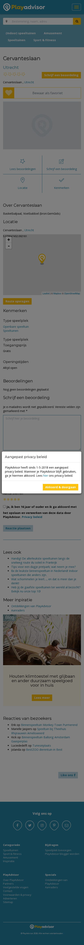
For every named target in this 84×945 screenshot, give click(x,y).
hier (45, 475)
